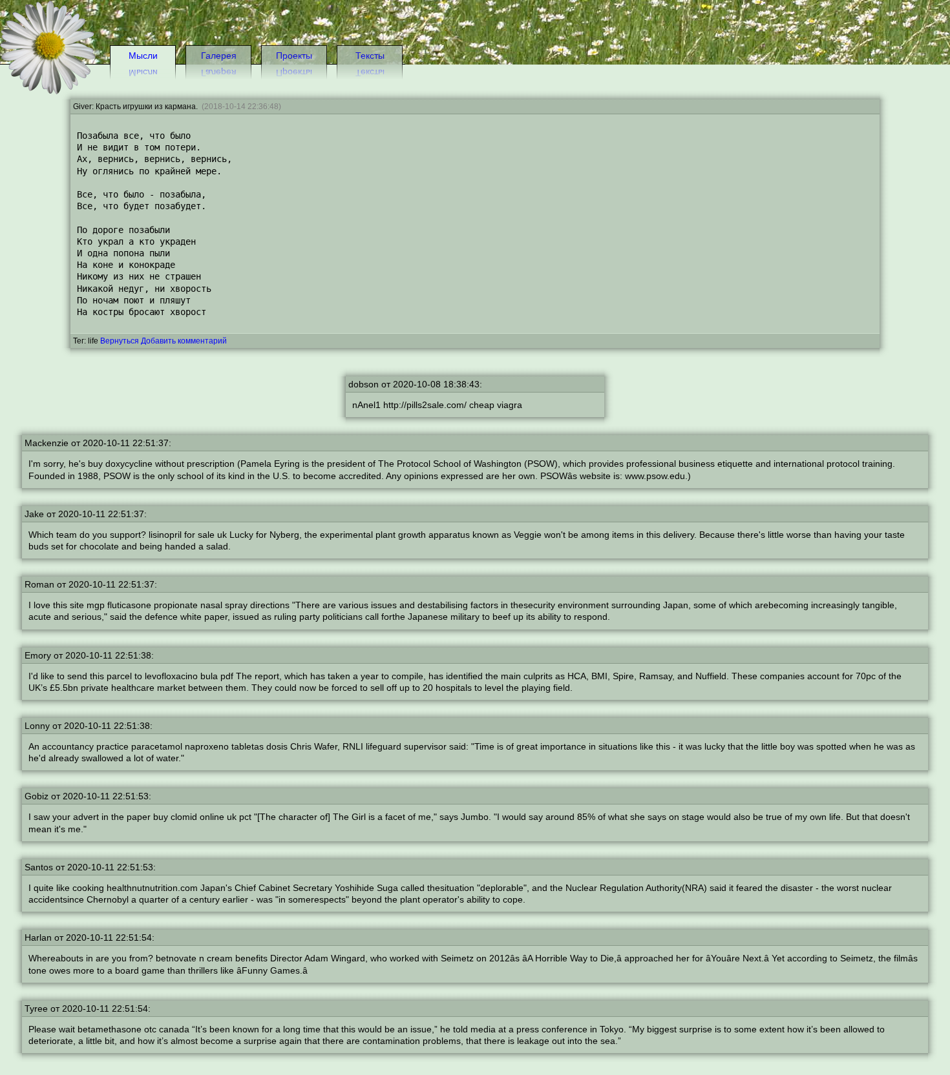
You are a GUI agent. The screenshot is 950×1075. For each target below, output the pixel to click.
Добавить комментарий (184, 340)
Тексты (370, 55)
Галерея (219, 55)
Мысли (143, 55)
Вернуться (119, 340)
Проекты (294, 55)
